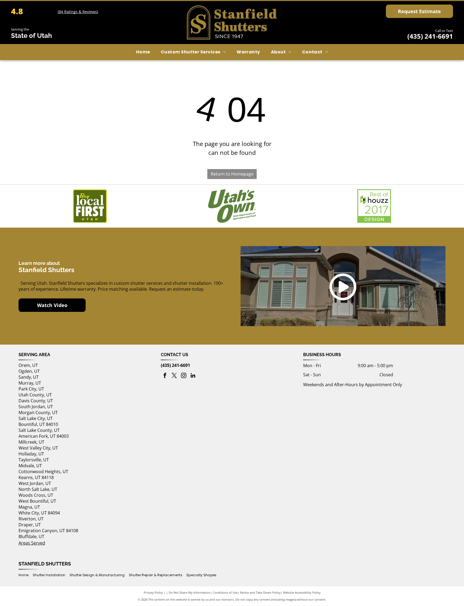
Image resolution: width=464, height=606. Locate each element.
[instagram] (184, 376)
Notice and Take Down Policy (260, 592)
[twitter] (174, 376)
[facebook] (165, 376)
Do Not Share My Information (189, 592)
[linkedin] (193, 376)
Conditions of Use (225, 592)
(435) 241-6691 (430, 36)
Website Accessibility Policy (302, 592)
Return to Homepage (232, 174)
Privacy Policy (153, 592)
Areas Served (32, 543)
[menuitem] (143, 52)
